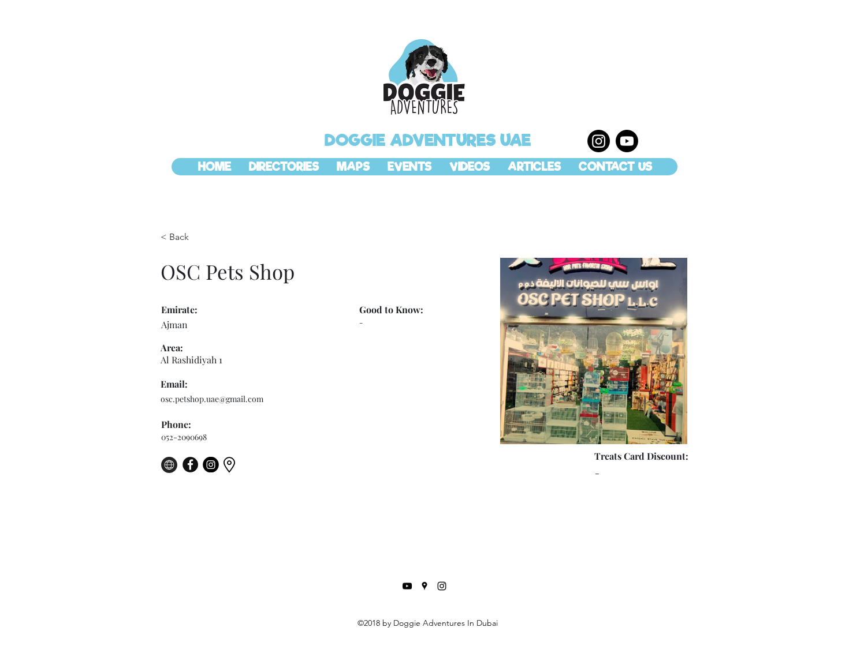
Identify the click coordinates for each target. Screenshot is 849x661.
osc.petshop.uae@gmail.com (212, 398)
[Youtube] (627, 141)
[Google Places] (424, 586)
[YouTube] (407, 586)
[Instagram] (598, 141)
